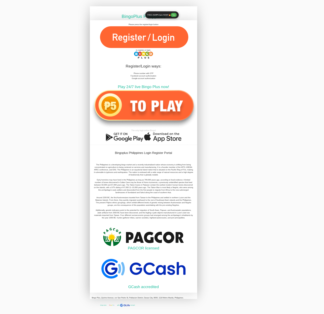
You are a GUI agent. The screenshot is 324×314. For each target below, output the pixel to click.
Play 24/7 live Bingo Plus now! (143, 87)
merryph (132, 305)
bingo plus (103, 305)
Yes (173, 15)
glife (118, 305)
